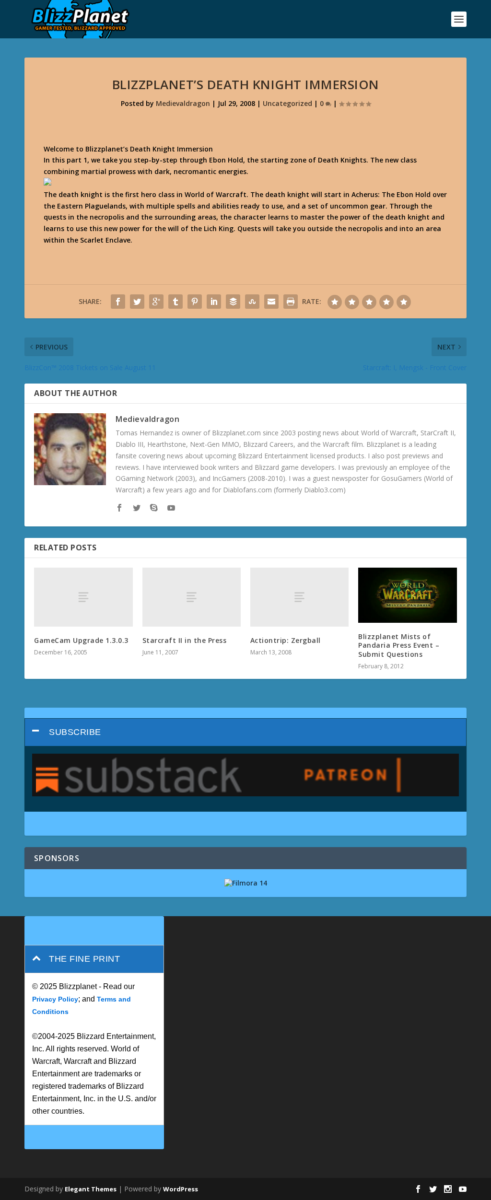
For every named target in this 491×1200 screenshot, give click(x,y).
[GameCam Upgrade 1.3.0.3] (83, 597)
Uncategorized (287, 103)
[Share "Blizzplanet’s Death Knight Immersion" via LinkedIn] (213, 301)
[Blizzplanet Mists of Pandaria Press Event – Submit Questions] (407, 595)
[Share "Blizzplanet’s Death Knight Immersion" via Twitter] (137, 301)
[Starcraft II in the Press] (191, 597)
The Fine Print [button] (84, 959)
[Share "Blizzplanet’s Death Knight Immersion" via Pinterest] (194, 301)
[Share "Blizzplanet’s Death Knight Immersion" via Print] (290, 301)
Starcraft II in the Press (184, 640)
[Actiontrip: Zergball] (299, 597)
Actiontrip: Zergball (285, 640)
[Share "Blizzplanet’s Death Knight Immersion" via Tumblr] (175, 301)
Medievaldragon (183, 103)
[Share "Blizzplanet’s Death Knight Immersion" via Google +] (156, 301)
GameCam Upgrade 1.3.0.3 (81, 640)
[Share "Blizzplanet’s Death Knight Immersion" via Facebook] (118, 301)
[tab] (245, 732)
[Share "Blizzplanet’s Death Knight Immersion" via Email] (271, 301)
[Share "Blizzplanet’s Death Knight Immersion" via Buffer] (233, 301)
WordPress (180, 1189)
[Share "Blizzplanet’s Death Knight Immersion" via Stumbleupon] (252, 301)
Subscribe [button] (75, 732)
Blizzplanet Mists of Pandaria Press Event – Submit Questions (398, 645)
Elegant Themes (91, 1189)
